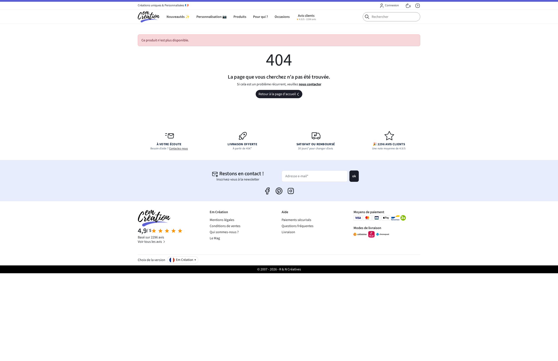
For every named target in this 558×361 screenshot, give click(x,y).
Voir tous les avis (150, 241)
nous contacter (310, 84)
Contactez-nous (178, 148)
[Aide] (417, 5)
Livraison (288, 232)
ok (354, 176)
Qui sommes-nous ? (224, 232)
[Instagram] (291, 191)
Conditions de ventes (225, 226)
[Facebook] (267, 191)
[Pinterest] (279, 191)
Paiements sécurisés (296, 220)
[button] (388, 6)
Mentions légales (222, 220)
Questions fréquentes (297, 226)
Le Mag (215, 238)
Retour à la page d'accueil (280, 95)
